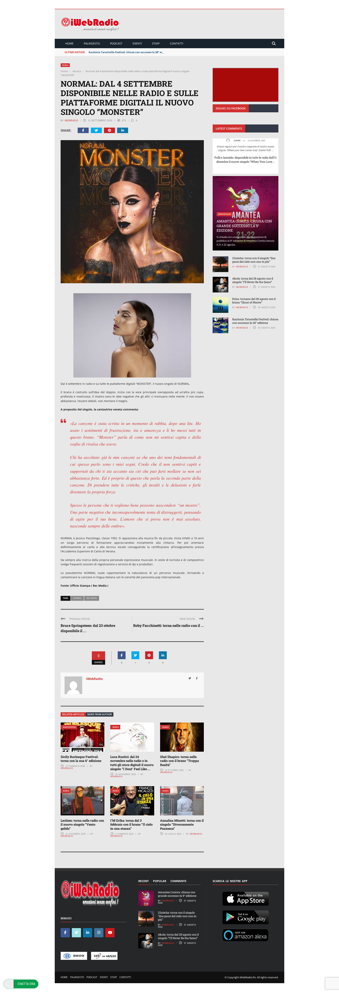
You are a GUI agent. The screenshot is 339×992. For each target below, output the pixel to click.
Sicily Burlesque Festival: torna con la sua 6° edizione (81, 759)
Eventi (137, 43)
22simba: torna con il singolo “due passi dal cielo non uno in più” (253, 259)
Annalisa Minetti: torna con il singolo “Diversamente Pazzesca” (182, 824)
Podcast (116, 43)
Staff (156, 43)
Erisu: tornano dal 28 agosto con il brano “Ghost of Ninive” (254, 300)
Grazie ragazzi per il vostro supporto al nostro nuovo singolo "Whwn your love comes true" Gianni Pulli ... (245, 148)
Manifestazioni (69, 727)
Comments (178, 881)
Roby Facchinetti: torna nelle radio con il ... (168, 625)
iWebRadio (71, 120)
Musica (65, 65)
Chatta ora (26, 984)
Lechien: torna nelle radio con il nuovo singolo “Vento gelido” (82, 824)
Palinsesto (92, 43)
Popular (159, 881)
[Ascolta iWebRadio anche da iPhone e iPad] (245, 898)
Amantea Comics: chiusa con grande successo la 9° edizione (244, 226)
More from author (99, 714)
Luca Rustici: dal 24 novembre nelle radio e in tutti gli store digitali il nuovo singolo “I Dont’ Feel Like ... (132, 763)
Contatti (176, 43)
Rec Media (92, 598)
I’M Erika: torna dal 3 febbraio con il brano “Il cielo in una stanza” (131, 824)
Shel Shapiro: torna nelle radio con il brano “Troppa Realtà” (179, 761)
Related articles (73, 714)
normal (77, 598)
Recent (143, 881)
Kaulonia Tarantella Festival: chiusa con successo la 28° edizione (129, 52)
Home (69, 43)
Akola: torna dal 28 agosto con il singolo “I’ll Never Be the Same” (252, 280)
